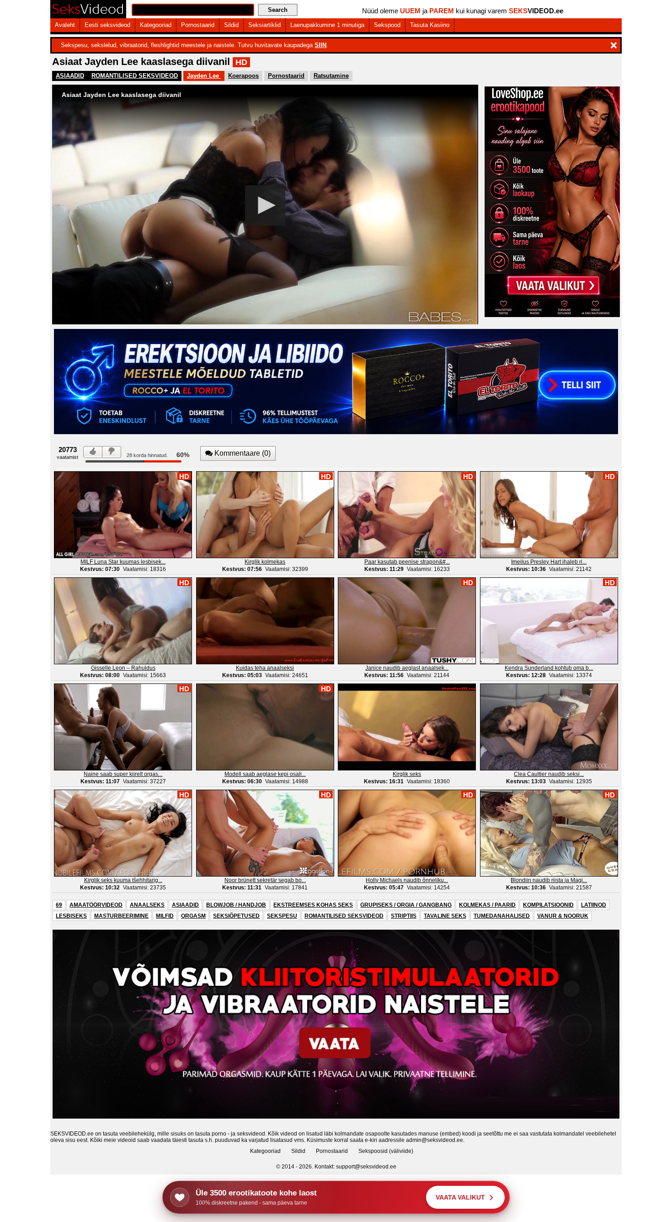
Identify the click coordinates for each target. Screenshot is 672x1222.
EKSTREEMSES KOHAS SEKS (313, 905)
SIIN (320, 45)
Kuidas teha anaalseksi (265, 668)
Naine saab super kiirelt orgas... (123, 774)
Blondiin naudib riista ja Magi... (549, 880)
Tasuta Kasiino (429, 25)
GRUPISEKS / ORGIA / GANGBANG (406, 905)
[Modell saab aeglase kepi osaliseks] (265, 726)
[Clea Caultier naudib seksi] (549, 726)
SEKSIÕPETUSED (236, 916)
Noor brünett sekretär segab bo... (265, 880)
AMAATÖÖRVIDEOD (96, 905)
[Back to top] (646, 1196)
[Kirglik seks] (407, 726)
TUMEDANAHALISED (502, 916)
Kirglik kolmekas (265, 562)
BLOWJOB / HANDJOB (236, 905)
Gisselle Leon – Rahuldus (123, 668)
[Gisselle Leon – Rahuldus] (123, 620)
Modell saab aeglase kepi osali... (265, 774)
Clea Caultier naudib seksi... (549, 774)
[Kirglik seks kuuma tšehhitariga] (123, 832)
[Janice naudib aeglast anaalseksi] (407, 620)
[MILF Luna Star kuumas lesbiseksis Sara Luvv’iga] (123, 514)
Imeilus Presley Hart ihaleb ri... (549, 562)
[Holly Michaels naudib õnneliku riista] (407, 832)
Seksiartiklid (264, 25)
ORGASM (193, 916)
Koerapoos (243, 75)
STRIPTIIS (403, 916)
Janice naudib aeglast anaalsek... (406, 668)
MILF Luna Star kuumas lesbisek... (122, 562)
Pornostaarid (197, 25)
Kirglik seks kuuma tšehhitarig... (123, 880)
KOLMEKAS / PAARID (487, 905)
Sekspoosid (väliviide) (385, 1151)
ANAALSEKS (147, 905)
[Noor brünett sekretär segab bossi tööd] (265, 832)
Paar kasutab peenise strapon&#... (407, 562)
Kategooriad (155, 25)
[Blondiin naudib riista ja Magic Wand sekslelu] (549, 832)
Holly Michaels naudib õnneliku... (407, 880)
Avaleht (65, 25)
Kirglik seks (407, 774)
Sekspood (387, 25)
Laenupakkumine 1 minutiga (327, 25)
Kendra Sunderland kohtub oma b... (549, 668)
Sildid (231, 25)
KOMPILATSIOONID (548, 905)
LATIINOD (593, 905)
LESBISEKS (71, 916)
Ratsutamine (331, 75)
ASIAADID (70, 75)
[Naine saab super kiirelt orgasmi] (123, 726)
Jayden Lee (204, 75)
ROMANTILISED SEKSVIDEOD (134, 75)
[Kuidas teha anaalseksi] (265, 620)
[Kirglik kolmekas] (265, 514)
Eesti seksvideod (107, 25)
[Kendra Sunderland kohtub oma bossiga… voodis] (549, 620)
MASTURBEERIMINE (121, 916)
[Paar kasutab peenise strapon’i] (407, 514)
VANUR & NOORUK (562, 916)
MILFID (165, 916)
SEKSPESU (282, 916)
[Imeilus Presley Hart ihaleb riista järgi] (549, 514)
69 (59, 905)
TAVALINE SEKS (445, 916)
